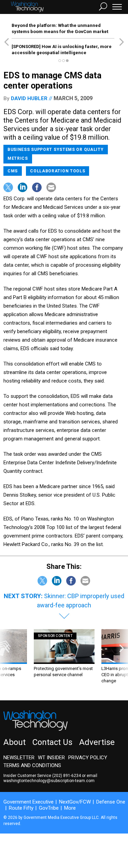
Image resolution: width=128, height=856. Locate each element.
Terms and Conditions (32, 765)
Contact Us (52, 742)
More (70, 808)
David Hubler (29, 98)
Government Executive (28, 802)
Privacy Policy (87, 757)
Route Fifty (21, 808)
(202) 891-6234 (66, 775)
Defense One (110, 802)
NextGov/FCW (75, 802)
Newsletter (18, 757)
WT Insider (51, 757)
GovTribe (49, 808)
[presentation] (6, 659)
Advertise (97, 742)
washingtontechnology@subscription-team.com (49, 780)
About (14, 742)
